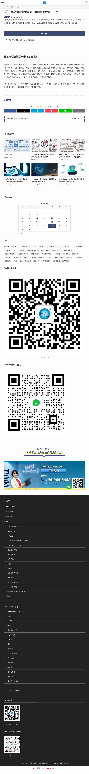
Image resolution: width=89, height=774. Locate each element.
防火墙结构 (65, 261)
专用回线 (10, 559)
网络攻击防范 (12, 587)
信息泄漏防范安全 (10, 254)
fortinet (6, 247)
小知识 (8, 17)
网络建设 (28, 261)
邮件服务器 (56, 261)
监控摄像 (10, 649)
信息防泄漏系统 (23, 254)
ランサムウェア (67, 247)
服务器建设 (8, 257)
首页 (8, 501)
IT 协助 (13, 247)
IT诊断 (9, 564)
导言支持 (57, 254)
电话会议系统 (59, 257)
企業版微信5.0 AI (33, 250)
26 (44, 225)
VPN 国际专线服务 (24, 247)
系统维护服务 (18, 261)
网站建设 (10, 577)
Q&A (9, 625)
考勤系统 (10, 667)
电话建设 (69, 257)
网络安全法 (11, 531)
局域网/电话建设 (13, 681)
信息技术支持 (45, 250)
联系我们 (9, 516)
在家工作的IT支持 (13, 573)
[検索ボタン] (86, 2)
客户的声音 (10, 506)
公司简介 (9, 511)
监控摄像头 (78, 257)
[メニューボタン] (2, 2)
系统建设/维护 (12, 630)
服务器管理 (17, 257)
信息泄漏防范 (67, 250)
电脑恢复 (33, 257)
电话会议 (50, 257)
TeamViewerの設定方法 (15, 612)
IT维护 (9, 621)
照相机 (26, 257)
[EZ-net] (44, 2)
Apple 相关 (11, 635)
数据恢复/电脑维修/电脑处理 (17, 591)
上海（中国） (79, 247)
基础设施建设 (35, 254)
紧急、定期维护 (12, 527)
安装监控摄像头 (47, 254)
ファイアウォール (15, 545)
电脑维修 (41, 257)
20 (52, 222)
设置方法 (10, 644)
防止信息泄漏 (12, 653)
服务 (8, 522)
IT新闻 (9, 616)
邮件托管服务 (46, 261)
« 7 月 (20, 233)
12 (44, 218)
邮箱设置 (10, 676)
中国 (14, 250)
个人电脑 (7, 250)
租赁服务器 (8, 261)
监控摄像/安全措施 (13, 582)
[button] (10, 110)
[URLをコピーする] (79, 110)
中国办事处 (21, 250)
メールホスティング (53, 247)
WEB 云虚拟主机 (13, 690)
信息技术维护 (56, 250)
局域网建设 (66, 254)
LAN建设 (10, 568)
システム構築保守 (38, 247)
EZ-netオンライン (13, 607)
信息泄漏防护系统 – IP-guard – (19, 540)
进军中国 (36, 261)
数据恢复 (75, 254)
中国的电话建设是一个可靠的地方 (21, 40)
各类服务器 (11, 554)
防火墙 (11, 536)
